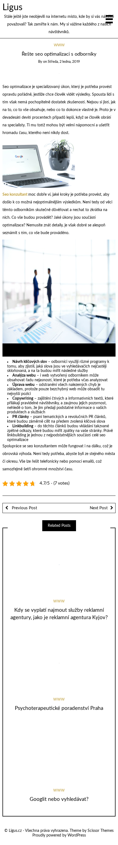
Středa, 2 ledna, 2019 (64, 62)
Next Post (99, 508)
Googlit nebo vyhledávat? (59, 799)
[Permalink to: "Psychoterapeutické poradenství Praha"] (59, 663)
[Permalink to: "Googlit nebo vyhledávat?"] (59, 754)
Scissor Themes (101, 831)
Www (59, 45)
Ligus (12, 7)
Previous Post (24, 508)
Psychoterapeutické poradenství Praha (59, 708)
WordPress (77, 835)
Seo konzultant (14, 195)
